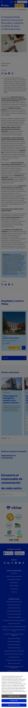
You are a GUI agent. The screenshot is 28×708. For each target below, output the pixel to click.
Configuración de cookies (14, 696)
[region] (14, 690)
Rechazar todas (14, 700)
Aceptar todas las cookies (14, 705)
